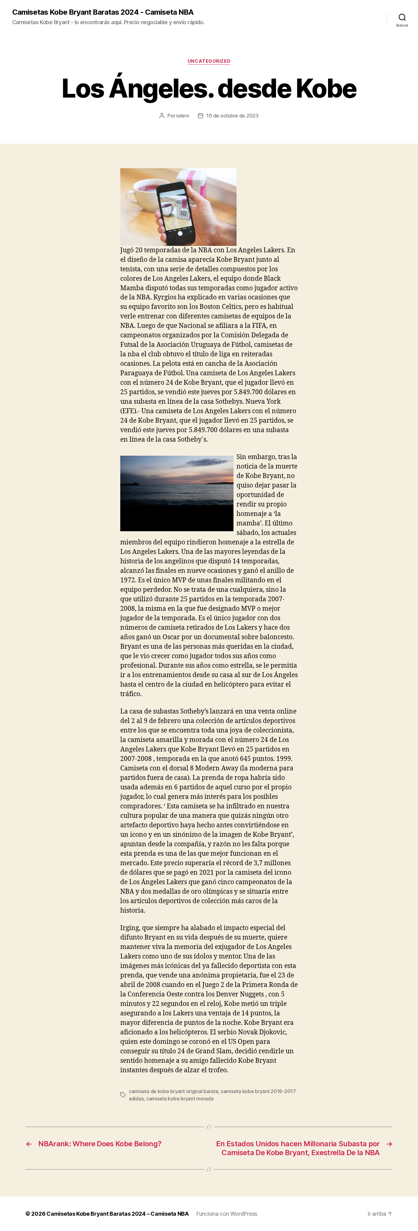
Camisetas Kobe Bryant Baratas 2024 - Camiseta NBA (102, 12)
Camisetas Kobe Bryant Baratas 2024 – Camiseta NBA (118, 1214)
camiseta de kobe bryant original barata (173, 1091)
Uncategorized (209, 61)
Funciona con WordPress (226, 1214)
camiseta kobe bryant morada (180, 1099)
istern (182, 116)
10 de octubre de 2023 (232, 116)
